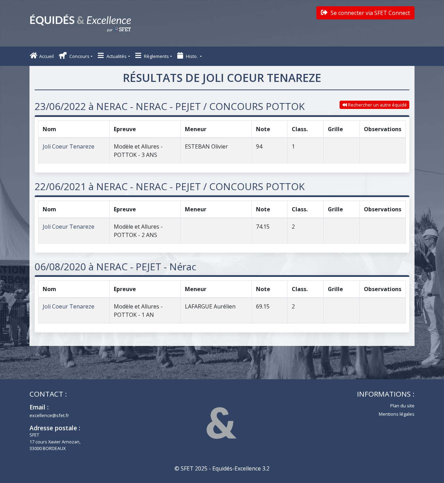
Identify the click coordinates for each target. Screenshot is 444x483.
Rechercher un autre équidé (377, 105)
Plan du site (402, 405)
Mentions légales (397, 414)
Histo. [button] (192, 56)
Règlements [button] (156, 56)
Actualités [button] (116, 56)
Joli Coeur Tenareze (68, 146)
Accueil (46, 56)
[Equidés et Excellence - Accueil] (80, 23)
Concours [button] (78, 56)
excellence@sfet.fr (49, 415)
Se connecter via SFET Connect (369, 13)
